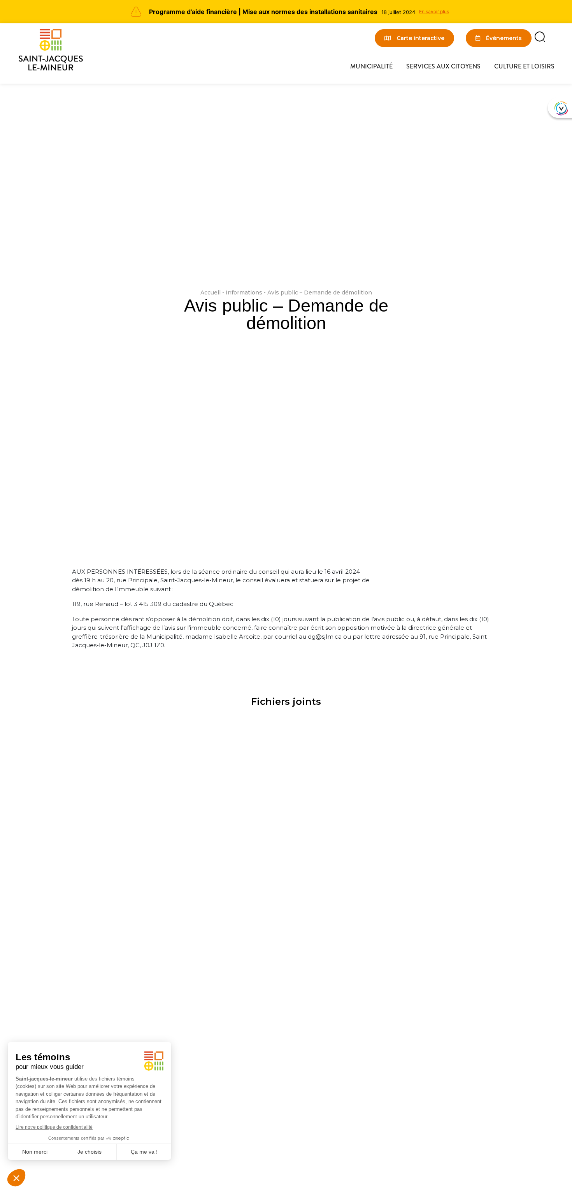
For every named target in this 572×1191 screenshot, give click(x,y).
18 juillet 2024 (398, 12)
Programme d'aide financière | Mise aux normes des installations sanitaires (263, 12)
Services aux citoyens (443, 66)
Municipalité (371, 66)
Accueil (210, 292)
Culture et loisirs (524, 66)
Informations (244, 292)
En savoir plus (434, 11)
